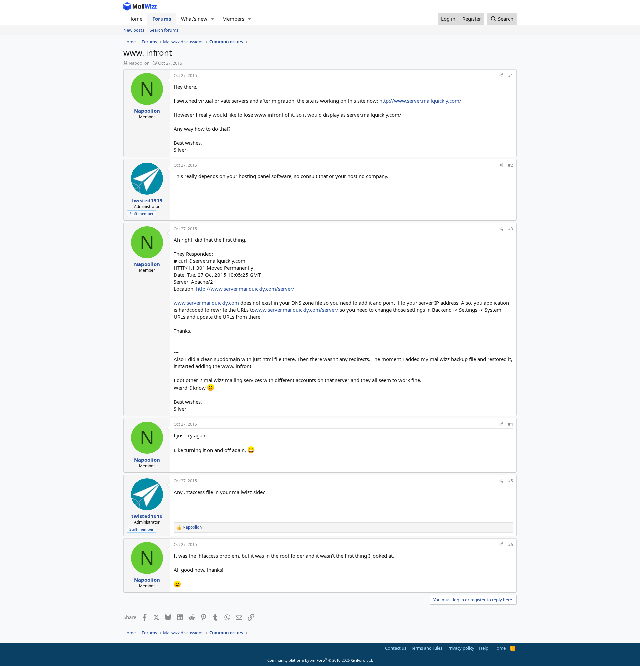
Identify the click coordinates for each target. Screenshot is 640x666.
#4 (510, 424)
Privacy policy (460, 648)
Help (483, 648)
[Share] (501, 76)
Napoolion (139, 63)
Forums (161, 18)
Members (233, 18)
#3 (510, 229)
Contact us (395, 648)
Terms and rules (426, 648)
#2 (510, 165)
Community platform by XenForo (320, 660)
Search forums (164, 30)
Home (135, 18)
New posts (133, 30)
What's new (194, 18)
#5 (510, 481)
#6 (510, 544)
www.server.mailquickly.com (206, 302)
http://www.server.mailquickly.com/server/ (245, 288)
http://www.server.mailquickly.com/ (420, 100)
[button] (212, 19)
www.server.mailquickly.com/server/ (296, 309)
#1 (510, 75)
